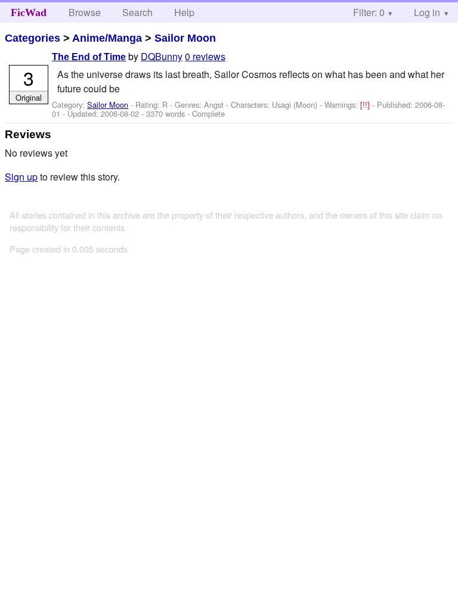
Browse (85, 12)
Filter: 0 (369, 12)
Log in (427, 12)
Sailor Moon (185, 38)
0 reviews (205, 56)
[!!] (366, 104)
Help (184, 12)
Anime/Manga (107, 38)
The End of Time (89, 57)
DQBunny (161, 56)
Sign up (21, 176)
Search (137, 12)
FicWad (29, 12)
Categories (32, 38)
